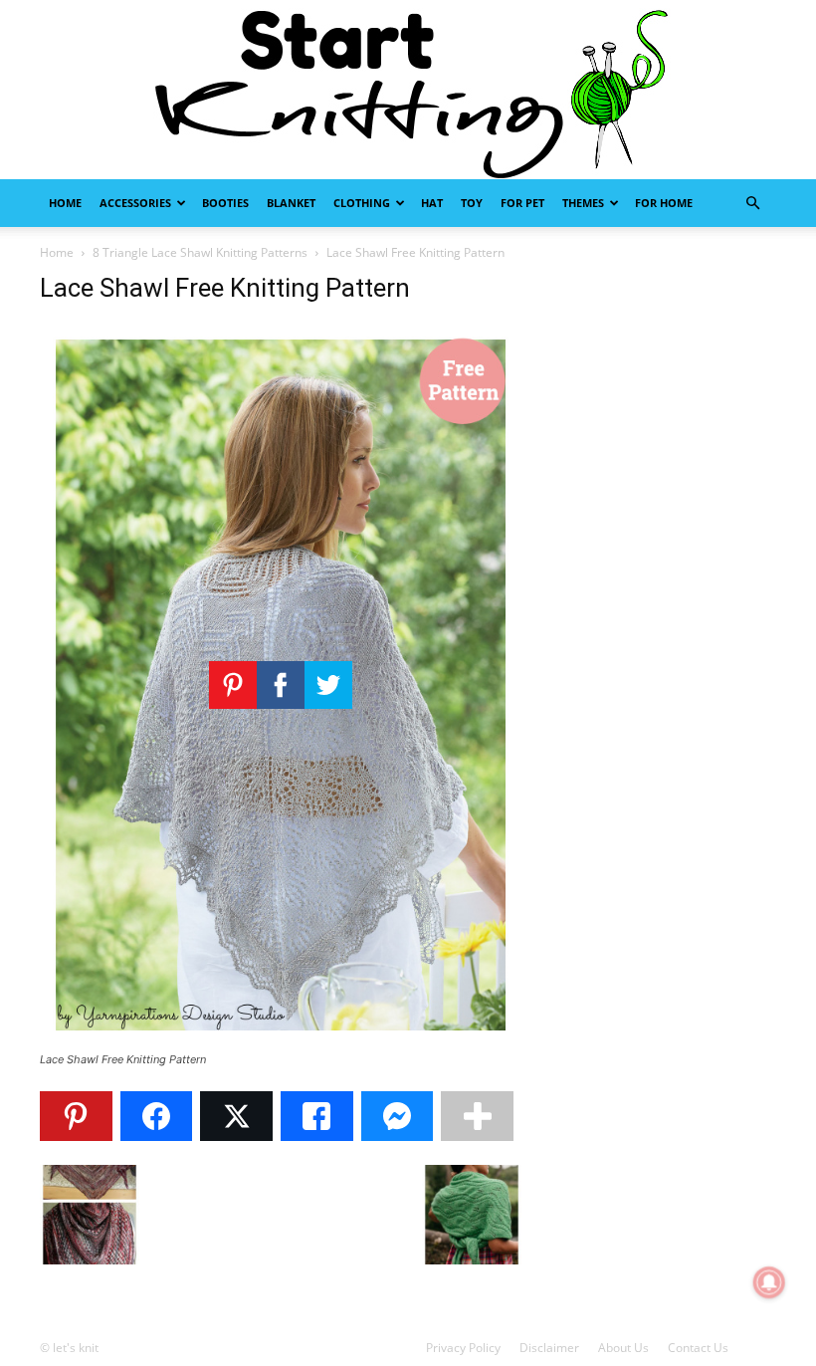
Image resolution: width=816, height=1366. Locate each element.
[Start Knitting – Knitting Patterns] (408, 89)
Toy (472, 202)
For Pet (522, 202)
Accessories (135, 202)
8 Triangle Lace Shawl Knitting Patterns (200, 252)
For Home (664, 202)
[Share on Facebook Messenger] (397, 1116)
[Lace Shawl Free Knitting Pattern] (280, 1040)
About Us (623, 1347)
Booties (225, 202)
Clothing (361, 202)
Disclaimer (549, 1347)
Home (65, 202)
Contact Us (698, 1347)
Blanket (291, 202)
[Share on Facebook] (156, 1116)
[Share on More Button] (477, 1116)
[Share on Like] (317, 1116)
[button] (752, 203)
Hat (432, 202)
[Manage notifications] (769, 1282)
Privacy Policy (463, 1347)
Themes (583, 202)
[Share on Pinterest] (76, 1116)
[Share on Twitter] (236, 1116)
